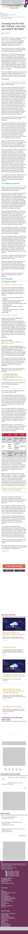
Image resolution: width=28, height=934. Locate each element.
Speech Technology (5, 925)
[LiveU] (14, 729)
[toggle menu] (25, 5)
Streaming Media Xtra (5, 896)
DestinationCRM (4, 914)
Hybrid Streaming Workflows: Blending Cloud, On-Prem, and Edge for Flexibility (13, 829)
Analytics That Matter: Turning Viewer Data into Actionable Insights (11, 823)
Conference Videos (5, 893)
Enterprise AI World (5, 916)
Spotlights (3, 904)
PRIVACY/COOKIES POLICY (6, 883)
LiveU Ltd (19, 63)
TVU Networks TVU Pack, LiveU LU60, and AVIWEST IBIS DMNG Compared (14, 675)
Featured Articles (4, 16)
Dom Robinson (5, 14)
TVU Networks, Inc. (8, 67)
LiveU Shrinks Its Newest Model (12, 707)
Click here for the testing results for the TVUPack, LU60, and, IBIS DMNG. (13, 489)
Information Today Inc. (6, 868)
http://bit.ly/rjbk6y (6, 41)
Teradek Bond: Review (9, 647)
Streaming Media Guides (6, 899)
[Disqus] (14, 594)
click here (10, 18)
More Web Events (23, 835)
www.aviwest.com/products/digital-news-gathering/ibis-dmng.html (12, 342)
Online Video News (5, 903)
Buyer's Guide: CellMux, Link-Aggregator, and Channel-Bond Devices (14, 633)
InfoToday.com (4, 919)
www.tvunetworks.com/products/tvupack (11, 284)
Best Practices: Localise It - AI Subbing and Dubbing (13, 778)
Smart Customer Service (6, 924)
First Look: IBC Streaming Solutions (9, 817)
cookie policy (10, 3)
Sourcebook (3, 902)
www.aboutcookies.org (6, 6)
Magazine (4, 891)
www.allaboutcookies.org (17, 6)
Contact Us (3, 907)
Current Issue (8, 570)
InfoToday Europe (5, 920)
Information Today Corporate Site (8, 918)
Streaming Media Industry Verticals (8, 898)
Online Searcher (4, 923)
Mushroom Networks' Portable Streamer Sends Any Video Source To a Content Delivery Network (14, 691)
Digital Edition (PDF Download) (8, 892)
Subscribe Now (13, 566)
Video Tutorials (4, 895)
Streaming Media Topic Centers (7, 897)
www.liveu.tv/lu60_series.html (9, 315)
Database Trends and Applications (8, 913)
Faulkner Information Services (7, 917)
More (25, 788)
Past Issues (19, 570)
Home (2, 890)
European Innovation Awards (7, 901)
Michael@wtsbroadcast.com (10, 375)
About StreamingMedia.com (7, 905)
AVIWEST (7, 39)
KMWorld (3, 921)
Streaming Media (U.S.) (6, 926)
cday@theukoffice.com (19, 380)
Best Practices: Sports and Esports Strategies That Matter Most (12, 783)
